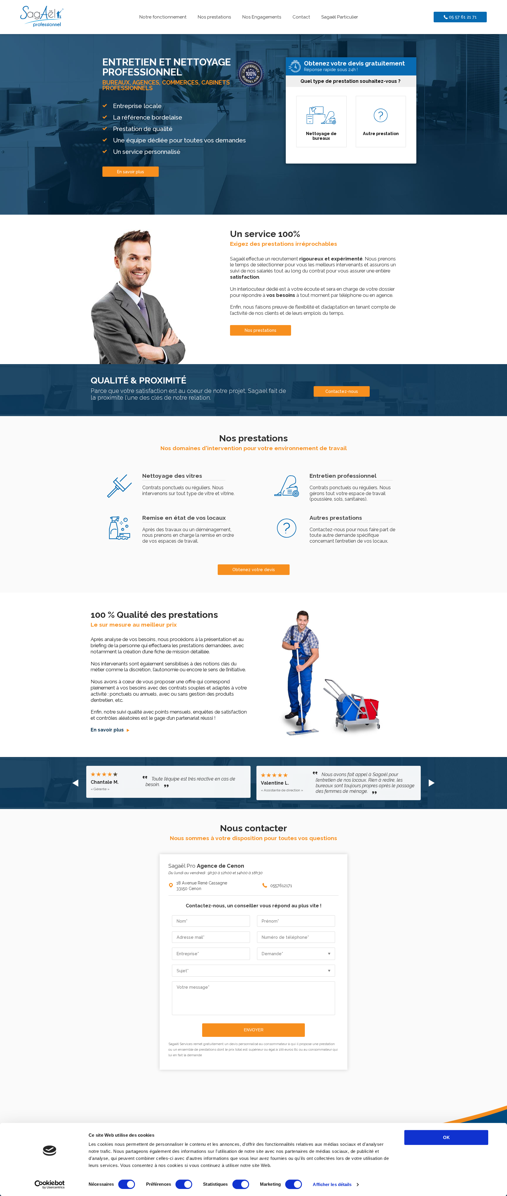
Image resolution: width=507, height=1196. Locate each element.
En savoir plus (108, 730)
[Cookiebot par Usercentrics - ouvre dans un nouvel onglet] (49, 1184)
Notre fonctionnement (163, 17)
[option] (168, 783)
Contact (301, 17)
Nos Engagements (261, 17)
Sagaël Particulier (339, 17)
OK (446, 1137)
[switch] (183, 1184)
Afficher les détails (332, 1184)
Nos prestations (214, 17)
